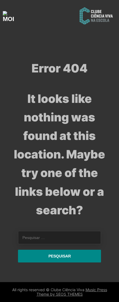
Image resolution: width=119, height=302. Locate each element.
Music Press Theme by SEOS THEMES (72, 291)
